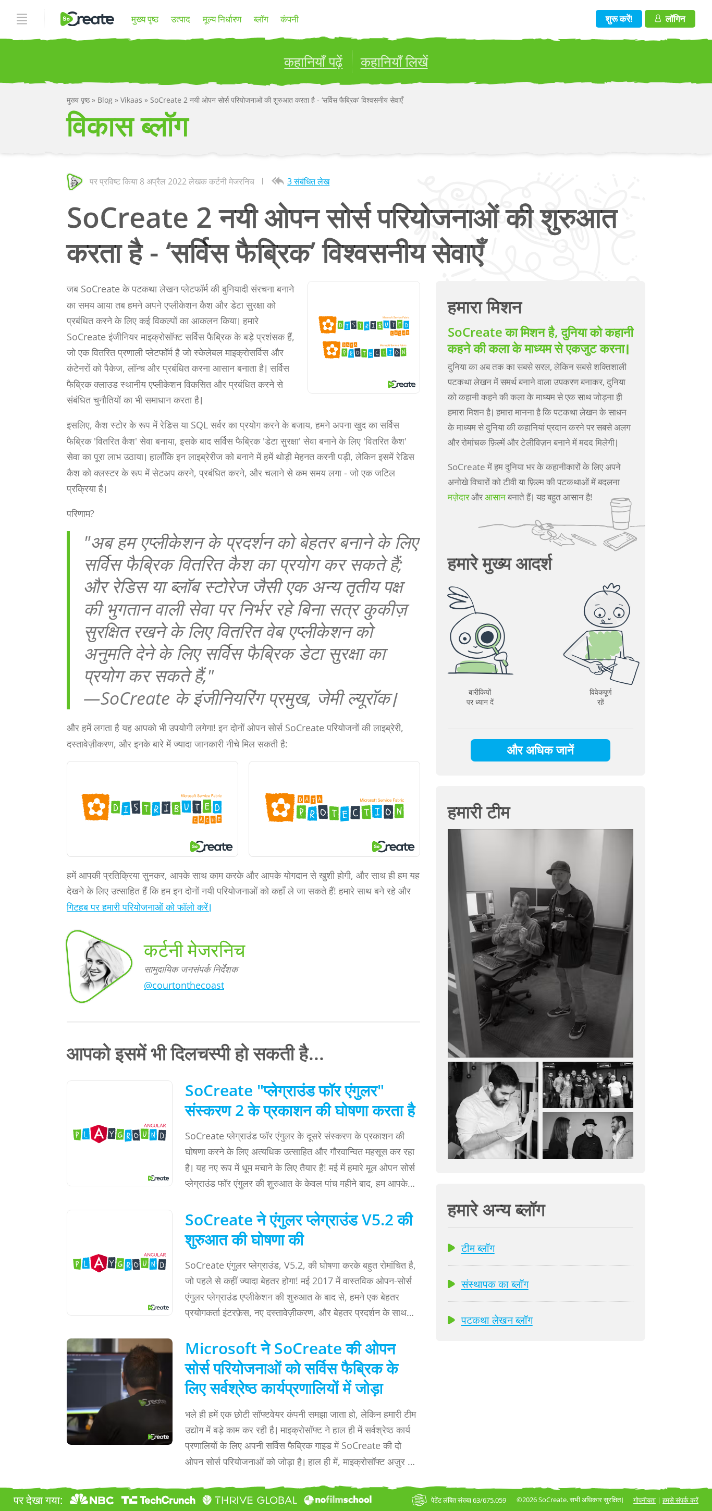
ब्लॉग (261, 19)
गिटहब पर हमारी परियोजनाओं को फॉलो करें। (139, 907)
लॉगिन (675, 18)
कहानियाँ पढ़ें (313, 61)
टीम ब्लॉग (478, 1247)
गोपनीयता (644, 1500)
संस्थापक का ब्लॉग (495, 1283)
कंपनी (289, 19)
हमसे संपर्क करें (680, 1500)
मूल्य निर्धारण (222, 19)
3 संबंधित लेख (308, 181)
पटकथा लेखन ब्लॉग (497, 1319)
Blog (106, 100)
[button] (541, 943)
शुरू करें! (619, 18)
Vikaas (132, 100)
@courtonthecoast (184, 985)
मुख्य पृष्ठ (144, 19)
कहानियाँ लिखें (394, 61)
